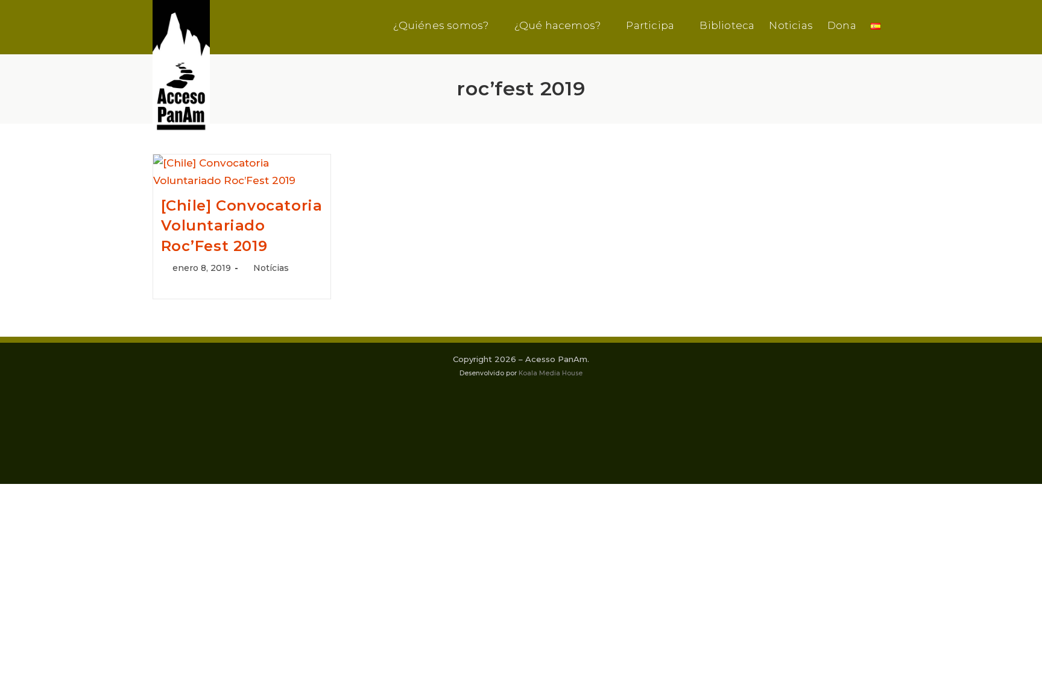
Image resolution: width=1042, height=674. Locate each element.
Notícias (271, 267)
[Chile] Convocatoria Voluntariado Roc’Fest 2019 (242, 226)
